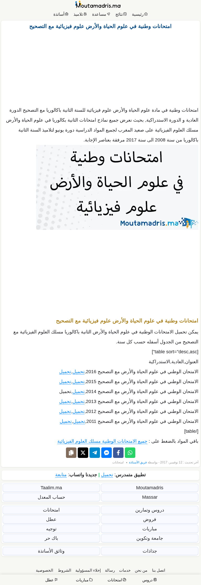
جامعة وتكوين (149, 538)
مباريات (149, 528)
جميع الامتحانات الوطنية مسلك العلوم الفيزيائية (102, 441)
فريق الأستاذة (138, 462)
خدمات (125, 570)
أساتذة (58, 14)
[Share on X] (83, 452)
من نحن (141, 570)
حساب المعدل (51, 497)
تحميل (78, 371)
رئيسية (138, 14)
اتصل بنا (158, 570)
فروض (149, 519)
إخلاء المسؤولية (88, 570)
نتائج (119, 14)
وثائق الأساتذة (51, 551)
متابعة (61, 474)
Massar (150, 497)
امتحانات (118, 462)
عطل (51, 519)
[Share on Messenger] (106, 452)
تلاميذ (78, 14)
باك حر (51, 538)
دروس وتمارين (149, 510)
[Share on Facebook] (118, 452)
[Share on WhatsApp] (130, 452)
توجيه (51, 528)
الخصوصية (44, 570)
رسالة (110, 570)
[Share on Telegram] (95, 452)
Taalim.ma (51, 487)
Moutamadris (149, 487)
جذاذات (150, 551)
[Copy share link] (71, 452)
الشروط (64, 570)
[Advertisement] (100, 66)
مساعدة (99, 14)
